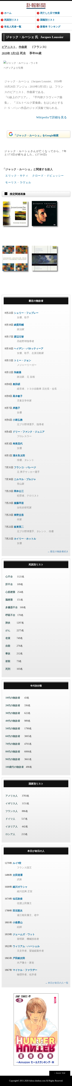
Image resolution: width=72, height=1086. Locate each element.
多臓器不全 (11, 607)
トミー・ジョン (22, 360)
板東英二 (19, 527)
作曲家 (23, 46)
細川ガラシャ (20, 887)
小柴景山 (18, 922)
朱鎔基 (17, 372)
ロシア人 (10, 834)
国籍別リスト (47, 20)
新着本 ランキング (50, 26)
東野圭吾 (19, 515)
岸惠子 (16, 408)
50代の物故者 (12, 728)
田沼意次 (18, 910)
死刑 (7, 669)
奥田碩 (16, 384)
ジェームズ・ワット (24, 934)
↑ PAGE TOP (60, 1073)
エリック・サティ (16, 175)
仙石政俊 (18, 898)
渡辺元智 (19, 336)
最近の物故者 (36, 301)
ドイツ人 (10, 819)
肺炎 (7, 622)
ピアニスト (9, 46)
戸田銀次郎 (19, 958)
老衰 (7, 638)
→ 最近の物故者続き (57, 551)
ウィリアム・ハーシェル (26, 946)
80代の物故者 (12, 751)
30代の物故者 (12, 713)
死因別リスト (11, 20)
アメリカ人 (11, 795)
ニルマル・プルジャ (25, 479)
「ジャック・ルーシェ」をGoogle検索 (36, 135)
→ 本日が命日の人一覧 (56, 982)
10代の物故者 (12, 697)
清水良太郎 (19, 455)
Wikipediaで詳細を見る (51, 117)
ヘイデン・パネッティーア (28, 348)
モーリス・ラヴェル (18, 182)
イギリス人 (11, 803)
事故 (7, 653)
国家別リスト (36, 783)
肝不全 (9, 584)
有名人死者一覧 (12, 26)
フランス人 (11, 811)
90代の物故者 (12, 759)
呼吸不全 (10, 615)
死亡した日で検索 (50, 13)
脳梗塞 (9, 599)
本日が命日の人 (36, 851)
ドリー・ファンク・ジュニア (29, 431)
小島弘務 (18, 420)
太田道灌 (18, 875)
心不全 (9, 576)
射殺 (7, 661)
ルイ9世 (17, 863)
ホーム (8, 13)
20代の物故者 (12, 705)
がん (7, 630)
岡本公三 (19, 491)
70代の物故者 (12, 744)
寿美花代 (18, 443)
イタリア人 (11, 826)
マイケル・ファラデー (25, 970)
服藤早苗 (19, 503)
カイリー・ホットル (25, 538)
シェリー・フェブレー (26, 313)
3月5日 (15, 53)
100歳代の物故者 (14, 767)
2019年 (6, 53)
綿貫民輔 (19, 324)
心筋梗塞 (10, 592)
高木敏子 (18, 396)
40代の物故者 (12, 721)
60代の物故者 (12, 736)
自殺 (7, 646)
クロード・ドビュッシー (48, 175)
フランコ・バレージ (25, 467)
